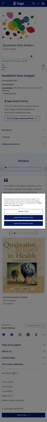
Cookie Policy (15, 205)
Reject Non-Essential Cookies (23, 223)
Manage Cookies (23, 211)
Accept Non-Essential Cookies (23, 217)
